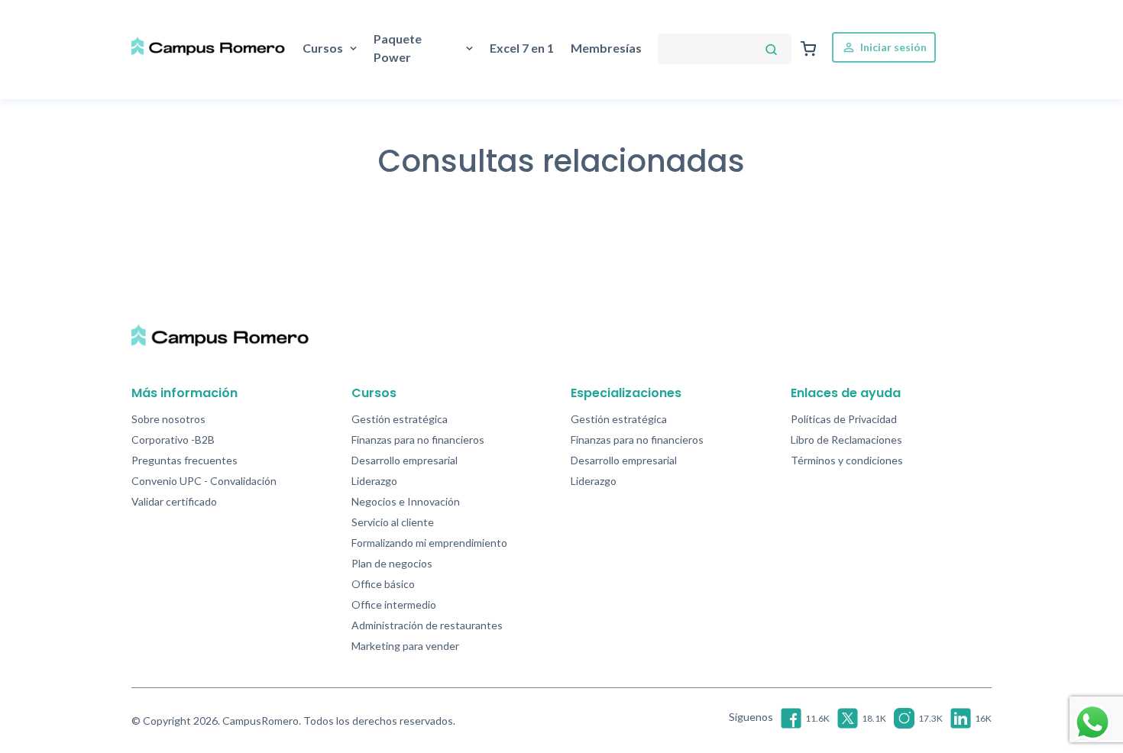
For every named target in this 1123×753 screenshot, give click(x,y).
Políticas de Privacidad (844, 418)
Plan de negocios (391, 563)
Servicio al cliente (392, 521)
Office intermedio (393, 604)
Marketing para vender (405, 645)
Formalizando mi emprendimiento (429, 542)
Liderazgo (374, 480)
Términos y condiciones (847, 460)
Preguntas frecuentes (184, 460)
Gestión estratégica (399, 418)
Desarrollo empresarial (404, 460)
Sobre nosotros (168, 418)
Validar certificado (174, 501)
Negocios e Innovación (405, 501)
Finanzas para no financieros (417, 439)
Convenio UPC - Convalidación (204, 480)
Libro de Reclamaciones (846, 439)
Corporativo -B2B (173, 439)
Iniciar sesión (892, 46)
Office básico (383, 583)
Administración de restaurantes (427, 625)
